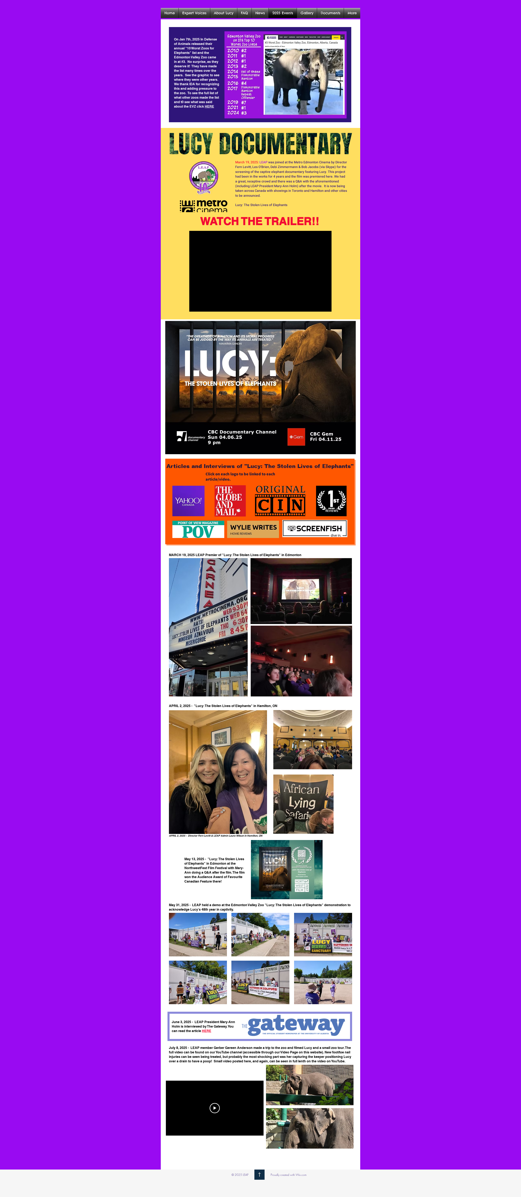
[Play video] (215, 1108)
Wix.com (301, 1175)
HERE (209, 106)
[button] (307, 13)
